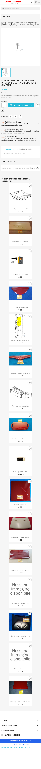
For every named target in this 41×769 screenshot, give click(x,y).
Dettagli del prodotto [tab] (24, 149)
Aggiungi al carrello (21, 105)
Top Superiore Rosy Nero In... (20, 636)
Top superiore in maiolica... (20, 406)
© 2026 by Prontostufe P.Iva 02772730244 (15, 748)
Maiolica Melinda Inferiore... (20, 242)
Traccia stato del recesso (20, 744)
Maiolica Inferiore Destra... (20, 603)
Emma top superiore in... (20, 472)
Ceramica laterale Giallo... (20, 274)
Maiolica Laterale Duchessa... (20, 570)
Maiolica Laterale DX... (21, 504)
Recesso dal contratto (20, 741)
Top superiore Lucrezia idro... (20, 209)
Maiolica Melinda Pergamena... (20, 340)
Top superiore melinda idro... (20, 537)
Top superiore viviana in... (20, 439)
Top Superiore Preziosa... (20, 307)
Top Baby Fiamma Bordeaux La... (20, 702)
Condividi (11, 116)
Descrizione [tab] (10, 149)
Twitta (15, 116)
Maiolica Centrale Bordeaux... (20, 373)
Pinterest (20, 116)
